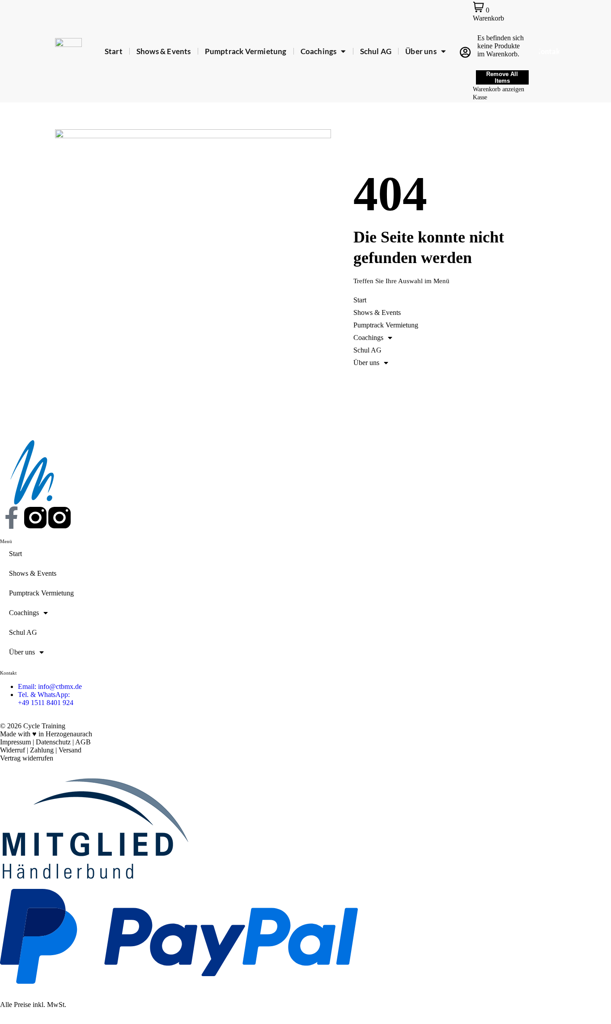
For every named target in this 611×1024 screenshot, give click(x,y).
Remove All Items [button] (502, 77)
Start (114, 51)
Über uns (421, 51)
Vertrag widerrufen (26, 758)
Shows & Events (163, 51)
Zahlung (42, 750)
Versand (70, 750)
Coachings (319, 51)
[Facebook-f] (11, 517)
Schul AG (376, 51)
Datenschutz (53, 742)
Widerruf (12, 750)
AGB (83, 742)
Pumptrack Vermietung (246, 51)
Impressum (15, 742)
